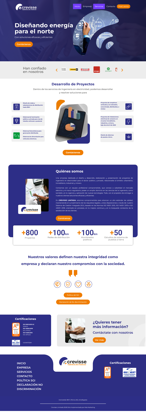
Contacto (110, 6)
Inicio (77, 6)
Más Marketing (90, 407)
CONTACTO (24, 376)
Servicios (99, 6)
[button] (56, 70)
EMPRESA (24, 367)
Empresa (87, 6)
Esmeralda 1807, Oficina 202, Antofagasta (73, 400)
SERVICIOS (24, 371)
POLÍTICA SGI (26, 380)
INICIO (21, 363)
